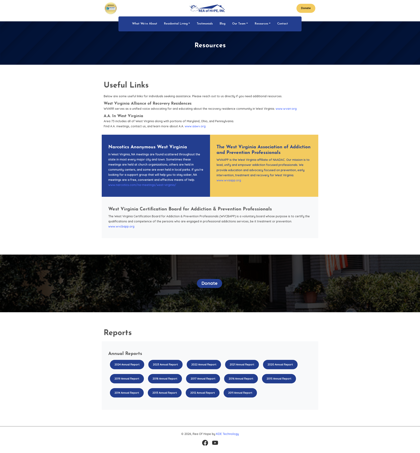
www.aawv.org (195, 126)
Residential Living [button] (176, 23)
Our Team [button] (238, 23)
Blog (222, 23)
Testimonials (205, 23)
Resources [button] (261, 23)
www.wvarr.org (286, 109)
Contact (282, 23)
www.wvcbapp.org (121, 226)
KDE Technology (227, 434)
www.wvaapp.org (229, 180)
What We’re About (144, 23)
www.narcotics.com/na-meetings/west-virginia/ (142, 185)
